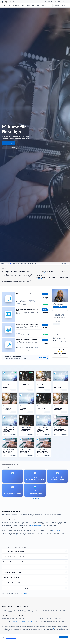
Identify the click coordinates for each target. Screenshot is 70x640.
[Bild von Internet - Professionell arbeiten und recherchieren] (8, 299)
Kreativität (23, 5)
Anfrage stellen (56, 323)
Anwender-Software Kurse (8, 122)
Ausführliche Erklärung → (57, 343)
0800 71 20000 (60, 306)
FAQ (35, 263)
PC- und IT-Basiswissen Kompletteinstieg (60, 270)
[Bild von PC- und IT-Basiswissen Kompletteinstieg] (8, 330)
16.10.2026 (33, 301)
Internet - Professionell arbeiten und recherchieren (26, 294)
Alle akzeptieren (64, 637)
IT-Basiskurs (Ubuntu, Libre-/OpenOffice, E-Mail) (27, 309)
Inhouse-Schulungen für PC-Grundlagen (54, 628)
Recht (33, 5)
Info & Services (58, 1)
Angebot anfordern (42, 357)
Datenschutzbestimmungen (11, 638)
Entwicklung (9, 5)
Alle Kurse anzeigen (8, 143)
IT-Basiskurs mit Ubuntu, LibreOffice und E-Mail (51, 272)
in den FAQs (25, 593)
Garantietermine (16, 263)
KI (13, 5)
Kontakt (41, 1)
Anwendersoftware (18, 5)
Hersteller (42, 5)
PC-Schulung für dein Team (41, 278)
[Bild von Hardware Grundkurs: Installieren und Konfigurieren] (8, 345)
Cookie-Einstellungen (53, 637)
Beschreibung (30, 263)
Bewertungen (23, 263)
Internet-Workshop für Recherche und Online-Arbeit (56, 274)
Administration (4, 5)
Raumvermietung (48, 1)
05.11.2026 (34, 316)
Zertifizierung (37, 5)
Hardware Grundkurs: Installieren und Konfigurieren (26, 340)
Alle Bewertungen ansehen (35, 498)
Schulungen (9, 263)
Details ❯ (45, 294)
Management (29, 5)
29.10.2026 (34, 331)
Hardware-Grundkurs (16, 534)
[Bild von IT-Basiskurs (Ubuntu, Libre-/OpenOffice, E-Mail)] (8, 314)
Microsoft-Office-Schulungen (36, 525)
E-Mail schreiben (61, 308)
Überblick (3, 263)
